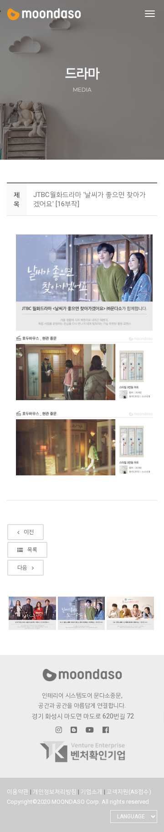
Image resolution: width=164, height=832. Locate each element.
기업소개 (92, 791)
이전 (29, 532)
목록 (32, 549)
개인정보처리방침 (55, 791)
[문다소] (44, 14)
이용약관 (18, 791)
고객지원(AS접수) (129, 791)
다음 (22, 567)
